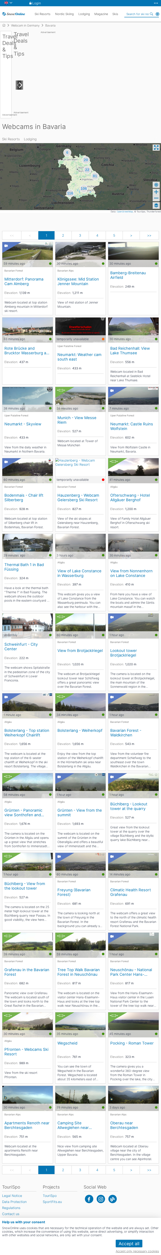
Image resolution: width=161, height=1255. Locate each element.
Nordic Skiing (64, 14)
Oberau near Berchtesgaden (124, 1125)
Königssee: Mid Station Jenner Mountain (78, 281)
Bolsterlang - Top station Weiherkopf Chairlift (26, 732)
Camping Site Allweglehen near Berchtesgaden (73, 1125)
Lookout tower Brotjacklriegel (123, 652)
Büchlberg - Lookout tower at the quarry (128, 806)
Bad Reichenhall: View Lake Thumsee (130, 350)
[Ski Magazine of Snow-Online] (112, 1199)
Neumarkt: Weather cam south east (79, 356)
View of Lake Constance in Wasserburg (79, 573)
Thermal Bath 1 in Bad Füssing (24, 566)
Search (151, 14)
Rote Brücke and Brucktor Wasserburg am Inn (26, 350)
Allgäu (114, 486)
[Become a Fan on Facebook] (89, 1199)
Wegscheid (67, 1043)
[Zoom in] (156, 192)
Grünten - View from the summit (79, 812)
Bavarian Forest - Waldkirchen (125, 732)
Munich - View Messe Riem (76, 420)
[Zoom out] (156, 198)
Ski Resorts (11, 139)
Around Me (157, 14)
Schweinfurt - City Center (21, 646)
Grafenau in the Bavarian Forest (26, 972)
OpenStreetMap (125, 211)
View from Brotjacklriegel (80, 650)
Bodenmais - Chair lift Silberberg (23, 497)
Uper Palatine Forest (69, 346)
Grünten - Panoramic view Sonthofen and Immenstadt (23, 812)
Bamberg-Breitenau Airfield (128, 275)
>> (149, 235)
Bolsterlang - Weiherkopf (80, 730)
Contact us (10, 1214)
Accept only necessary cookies (137, 1251)
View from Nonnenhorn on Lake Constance (131, 573)
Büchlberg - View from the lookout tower (24, 885)
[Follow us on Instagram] (101, 1199)
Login (36, 3)
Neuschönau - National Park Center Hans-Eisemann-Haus (131, 972)
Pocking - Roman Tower (132, 1043)
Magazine (101, 14)
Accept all (129, 1243)
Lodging (30, 139)
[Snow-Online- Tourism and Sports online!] (5, 25)
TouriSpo (50, 1196)
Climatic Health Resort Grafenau (130, 892)
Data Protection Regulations (14, 1205)
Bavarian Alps (65, 270)
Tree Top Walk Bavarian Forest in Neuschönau (78, 972)
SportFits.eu (52, 1202)
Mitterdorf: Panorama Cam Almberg (23, 281)
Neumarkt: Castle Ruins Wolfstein (131, 426)
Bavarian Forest (13, 270)
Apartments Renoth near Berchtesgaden (26, 1125)
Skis (115, 14)
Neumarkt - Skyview (22, 424)
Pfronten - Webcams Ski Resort (26, 1051)
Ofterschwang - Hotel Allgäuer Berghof (130, 497)
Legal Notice (12, 1196)
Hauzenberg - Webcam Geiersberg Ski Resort (78, 497)
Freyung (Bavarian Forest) (74, 892)
